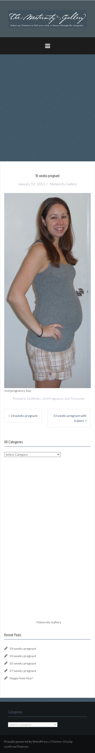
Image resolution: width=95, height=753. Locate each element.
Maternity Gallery (63, 184)
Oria (66, 741)
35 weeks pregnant (23, 663)
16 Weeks (34, 399)
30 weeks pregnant (23, 656)
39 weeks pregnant (23, 649)
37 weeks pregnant (23, 671)
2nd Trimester (74, 399)
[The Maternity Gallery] (47, 18)
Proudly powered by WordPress (26, 741)
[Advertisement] (47, 105)
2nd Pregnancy (52, 399)
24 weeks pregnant (24, 416)
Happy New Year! (22, 678)
